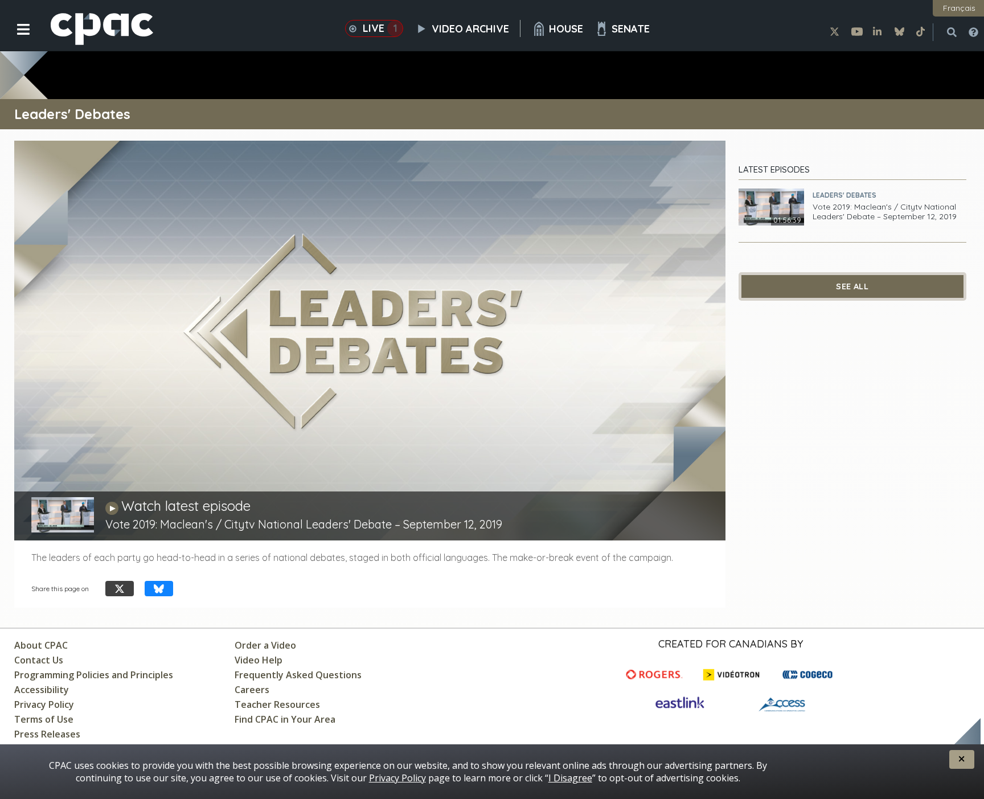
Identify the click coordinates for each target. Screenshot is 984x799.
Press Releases (47, 734)
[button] (15, 38)
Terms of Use (43, 719)
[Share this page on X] (119, 588)
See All (852, 286)
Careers (252, 689)
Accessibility (41, 689)
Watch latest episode (186, 505)
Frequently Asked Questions (298, 675)
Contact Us (38, 660)
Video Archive (470, 28)
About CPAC (41, 645)
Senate (631, 28)
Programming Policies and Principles (93, 675)
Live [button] (380, 28)
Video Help (258, 660)
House (566, 28)
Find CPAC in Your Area (285, 719)
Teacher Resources (277, 704)
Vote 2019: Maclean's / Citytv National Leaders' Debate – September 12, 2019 (885, 212)
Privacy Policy (44, 704)
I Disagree (570, 778)
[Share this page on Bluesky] (159, 588)
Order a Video (265, 645)
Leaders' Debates (844, 195)
